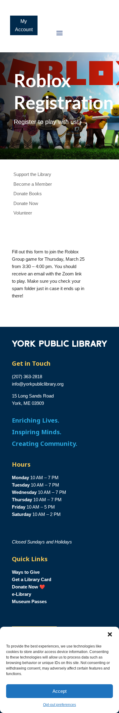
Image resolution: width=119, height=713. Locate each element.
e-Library (21, 594)
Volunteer (22, 212)
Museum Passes (29, 601)
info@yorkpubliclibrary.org (37, 383)
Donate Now (25, 203)
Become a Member (32, 184)
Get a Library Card (31, 579)
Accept (59, 691)
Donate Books (27, 193)
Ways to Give (26, 572)
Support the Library (32, 174)
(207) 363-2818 (27, 376)
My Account (24, 25)
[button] (110, 634)
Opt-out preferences (59, 705)
